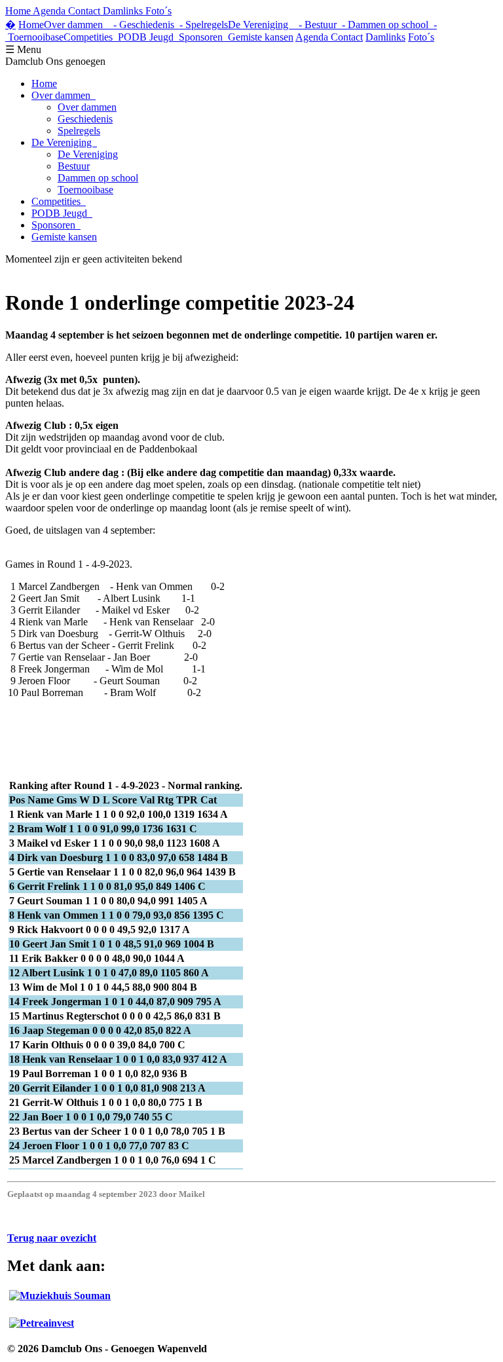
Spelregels (79, 130)
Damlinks (385, 37)
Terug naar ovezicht (51, 1237)
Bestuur (74, 166)
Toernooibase (85, 189)
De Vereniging (260, 24)
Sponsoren (203, 37)
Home (31, 24)
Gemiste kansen (260, 37)
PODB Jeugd (148, 37)
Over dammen (76, 24)
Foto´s (421, 37)
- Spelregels (201, 24)
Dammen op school (98, 177)
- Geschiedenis (141, 24)
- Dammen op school (382, 24)
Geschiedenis (85, 118)
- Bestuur (315, 24)
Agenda (313, 37)
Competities (91, 37)
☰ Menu (23, 49)
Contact (347, 37)
